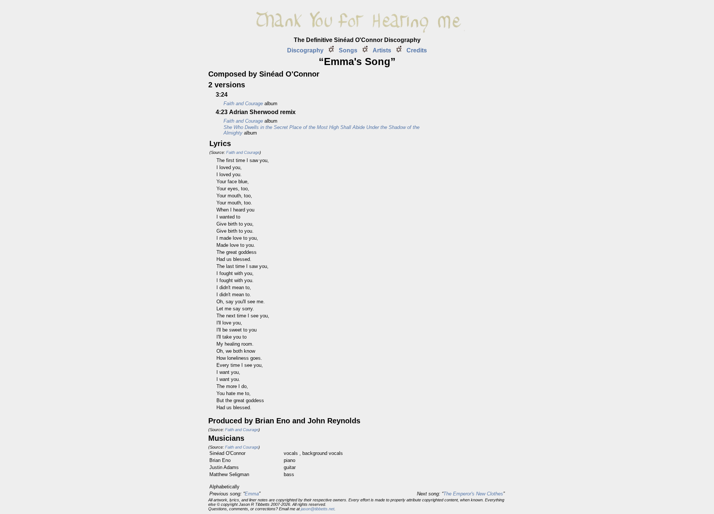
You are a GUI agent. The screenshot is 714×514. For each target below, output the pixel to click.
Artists (382, 50)
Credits (416, 50)
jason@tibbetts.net (317, 509)
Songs (348, 50)
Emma (252, 494)
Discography (305, 50)
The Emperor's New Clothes (473, 494)
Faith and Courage (243, 152)
